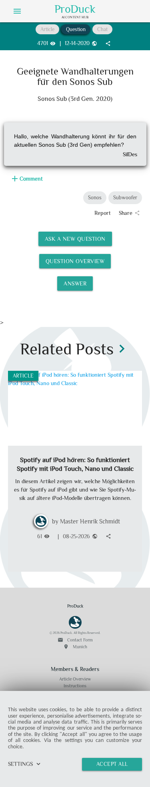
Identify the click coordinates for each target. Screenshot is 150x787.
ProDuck (75, 9)
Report (102, 213)
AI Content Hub (75, 17)
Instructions (75, 685)
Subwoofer (125, 198)
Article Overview (75, 679)
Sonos (95, 198)
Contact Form (75, 640)
